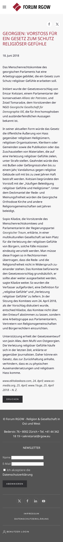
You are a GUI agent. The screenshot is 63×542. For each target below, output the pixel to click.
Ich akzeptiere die (18, 472)
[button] (4, 7)
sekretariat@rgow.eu (36, 436)
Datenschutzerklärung (18, 474)
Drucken (12, 399)
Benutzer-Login (18, 531)
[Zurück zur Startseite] (31, 7)
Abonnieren (14, 484)
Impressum (31, 513)
